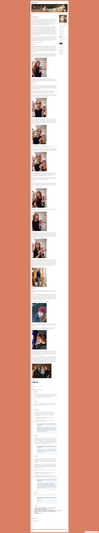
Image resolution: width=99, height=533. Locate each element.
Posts (47, 12)
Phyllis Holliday (36, 409)
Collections (37, 12)
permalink (43, 386)
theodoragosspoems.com (61, 26)
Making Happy (33, 15)
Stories (40, 12)
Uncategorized (37, 386)
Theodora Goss (34, 2)
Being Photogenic (35, 16)
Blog (45, 12)
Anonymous (35, 505)
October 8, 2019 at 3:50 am (36, 506)
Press (49, 12)
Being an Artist (55, 15)
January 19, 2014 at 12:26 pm (37, 392)
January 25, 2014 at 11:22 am (39, 481)
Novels (35, 12)
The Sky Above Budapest (62, 34)
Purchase (51, 12)
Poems (44, 12)
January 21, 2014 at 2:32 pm (36, 436)
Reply (34, 398)
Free (53, 12)
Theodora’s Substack (61, 54)
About (32, 12)
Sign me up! (61, 43)
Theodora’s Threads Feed (61, 52)
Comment (54, 526)
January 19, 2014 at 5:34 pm (36, 410)
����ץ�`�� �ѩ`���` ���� (38, 513)
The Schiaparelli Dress (62, 30)
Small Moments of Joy (62, 31)
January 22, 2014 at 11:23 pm (37, 493)
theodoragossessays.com (61, 28)
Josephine (35, 492)
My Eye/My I (61, 32)
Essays (42, 12)
